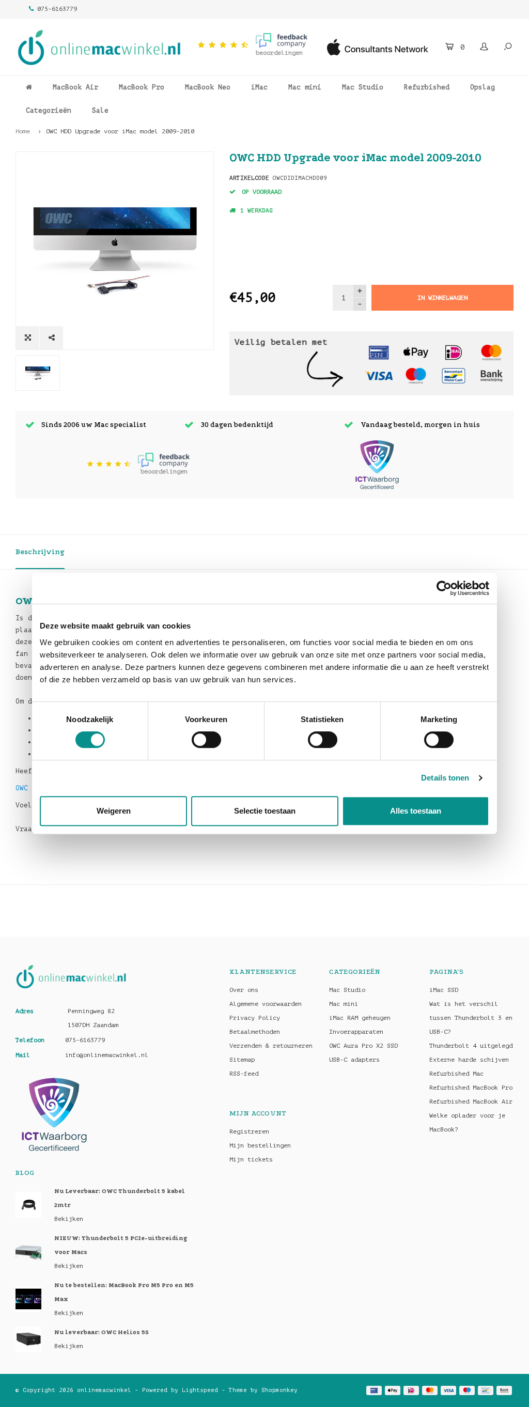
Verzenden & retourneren (271, 1045)
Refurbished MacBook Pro (470, 1087)
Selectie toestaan (264, 810)
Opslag (482, 87)
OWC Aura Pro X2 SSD (363, 1045)
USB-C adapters (354, 1059)
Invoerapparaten (356, 1031)
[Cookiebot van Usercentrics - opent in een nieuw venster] (444, 588)
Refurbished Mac (456, 1073)
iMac (259, 87)
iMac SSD (443, 989)
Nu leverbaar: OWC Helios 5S (101, 1332)
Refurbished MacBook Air (470, 1101)
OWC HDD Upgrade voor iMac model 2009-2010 (120, 131)
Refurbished (426, 87)
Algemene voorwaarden (265, 1003)
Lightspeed (200, 1390)
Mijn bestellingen (260, 1145)
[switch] (206, 739)
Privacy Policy (254, 1017)
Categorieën (48, 110)
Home (22, 131)
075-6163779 (57, 8)
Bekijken (68, 1218)
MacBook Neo (207, 87)
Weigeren (114, 810)
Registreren (249, 1131)
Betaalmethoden (254, 1031)
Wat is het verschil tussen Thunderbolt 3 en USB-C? (470, 1017)
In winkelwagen (442, 297)
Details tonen (445, 777)
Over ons (243, 989)
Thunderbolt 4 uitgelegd (470, 1045)
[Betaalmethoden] (378, 352)
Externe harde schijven (469, 1059)
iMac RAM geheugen (360, 1017)
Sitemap (242, 1059)
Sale (100, 110)
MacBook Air (75, 87)
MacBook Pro (141, 87)
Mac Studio (362, 87)
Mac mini (304, 87)
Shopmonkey (279, 1390)
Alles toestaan (415, 810)
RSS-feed (243, 1073)
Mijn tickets (251, 1159)
